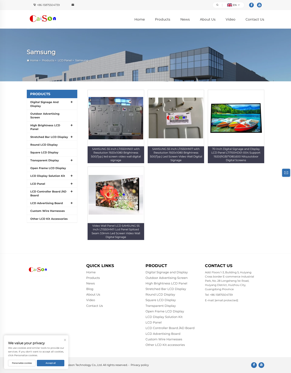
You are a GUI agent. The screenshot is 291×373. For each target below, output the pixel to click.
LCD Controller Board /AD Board (48, 193)
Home (139, 19)
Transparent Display (44, 160)
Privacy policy (140, 365)
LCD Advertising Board (46, 203)
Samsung (81, 60)
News (185, 19)
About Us (208, 19)
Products (162, 19)
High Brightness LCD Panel (45, 127)
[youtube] (259, 5)
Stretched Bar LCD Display (49, 137)
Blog (89, 289)
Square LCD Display (44, 152)
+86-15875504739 (48, 5)
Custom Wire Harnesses (47, 211)
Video (230, 19)
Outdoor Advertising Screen (44, 115)
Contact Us (255, 19)
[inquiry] (286, 173)
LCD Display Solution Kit (47, 175)
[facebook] (251, 5)
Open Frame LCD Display (48, 168)
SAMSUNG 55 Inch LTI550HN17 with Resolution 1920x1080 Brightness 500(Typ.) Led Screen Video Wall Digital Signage (176, 154)
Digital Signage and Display (44, 104)
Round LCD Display (44, 144)
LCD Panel (65, 60)
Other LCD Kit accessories (49, 218)
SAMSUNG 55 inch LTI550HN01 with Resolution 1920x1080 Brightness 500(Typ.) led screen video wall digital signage (116, 154)
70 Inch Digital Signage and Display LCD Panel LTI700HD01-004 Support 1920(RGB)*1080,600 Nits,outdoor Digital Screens (236, 154)
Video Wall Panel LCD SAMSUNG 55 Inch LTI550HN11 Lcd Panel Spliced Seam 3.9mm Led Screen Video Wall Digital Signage (116, 231)
